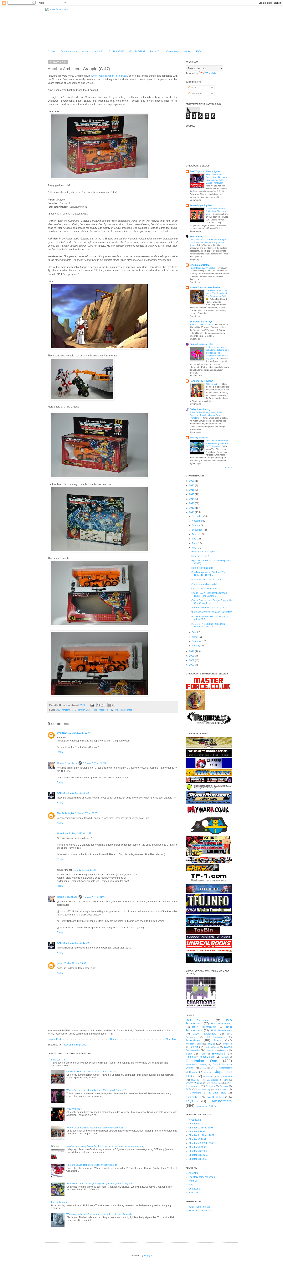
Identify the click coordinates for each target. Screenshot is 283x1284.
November (197, 520)
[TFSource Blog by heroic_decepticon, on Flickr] (209, 892)
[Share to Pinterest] (113, 705)
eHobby (202, 1054)
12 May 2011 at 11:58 (84, 870)
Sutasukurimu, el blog (201, 344)
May (194, 547)
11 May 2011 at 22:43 (79, 732)
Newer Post (55, 1039)
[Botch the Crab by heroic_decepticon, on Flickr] (209, 756)
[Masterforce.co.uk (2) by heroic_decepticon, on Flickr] (208, 688)
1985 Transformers (64, 710)
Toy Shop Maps (69, 51)
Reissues (210, 1086)
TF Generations (193, 1093)
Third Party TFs (193, 1097)
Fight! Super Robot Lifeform (200, 1056)
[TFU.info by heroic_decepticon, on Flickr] (209, 913)
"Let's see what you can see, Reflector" (211, 612)
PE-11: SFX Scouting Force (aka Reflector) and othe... (208, 625)
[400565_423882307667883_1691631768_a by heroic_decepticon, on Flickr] (201, 1006)
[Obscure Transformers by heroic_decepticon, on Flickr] (209, 855)
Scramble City (204, 1090)
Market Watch (224, 1076)
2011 (192, 512)
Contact (52, 51)
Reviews (224, 1086)
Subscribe (193, 1192)
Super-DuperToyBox (201, 205)
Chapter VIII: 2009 (197, 1159)
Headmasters (225, 1068)
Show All (228, 468)
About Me (193, 1173)
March (195, 636)
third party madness (61, 1202)
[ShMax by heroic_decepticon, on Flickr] (202, 870)
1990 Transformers (204, 1033)
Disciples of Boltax (200, 265)
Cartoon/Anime (212, 1047)
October (196, 525)
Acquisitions (193, 1040)
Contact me (194, 1188)
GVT (213, 1068)
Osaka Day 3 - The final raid (205, 588)
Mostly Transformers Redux (205, 287)
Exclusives (218, 1053)
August (196, 534)
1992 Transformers (216, 1037)
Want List (193, 1181)
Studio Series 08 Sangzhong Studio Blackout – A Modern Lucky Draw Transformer (206, 415)
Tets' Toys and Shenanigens (205, 171)
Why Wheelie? (74, 1109)
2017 (192, 485)
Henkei (187, 51)
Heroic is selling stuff (202, 568)
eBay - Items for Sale (199, 1206)
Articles (211, 1043)
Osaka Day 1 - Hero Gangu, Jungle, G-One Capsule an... (211, 601)
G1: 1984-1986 (116, 51)
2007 (192, 665)
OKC (199, 1083)
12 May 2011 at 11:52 (80, 833)
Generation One (82, 710)
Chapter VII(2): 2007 (199, 1155)
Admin (218, 1040)
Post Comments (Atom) (74, 1044)
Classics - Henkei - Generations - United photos (91, 1071)
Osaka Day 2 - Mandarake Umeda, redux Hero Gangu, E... (209, 594)
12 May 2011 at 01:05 (86, 813)
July (194, 538)
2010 (192, 651)
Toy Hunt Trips (215, 1096)
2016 (192, 490)
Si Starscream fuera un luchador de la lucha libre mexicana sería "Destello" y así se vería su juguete (217, 353)
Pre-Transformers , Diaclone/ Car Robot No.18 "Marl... (208, 573)
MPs (226, 1080)
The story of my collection (201, 1177)
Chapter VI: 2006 (197, 1147)
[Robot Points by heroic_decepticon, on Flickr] (209, 834)
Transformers (125, 710)
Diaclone (224, 1050)
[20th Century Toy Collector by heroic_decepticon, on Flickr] (209, 747)
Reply (60, 752)
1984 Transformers (198, 1020)
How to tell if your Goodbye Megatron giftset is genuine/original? (99, 1183)
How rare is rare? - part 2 (204, 551)
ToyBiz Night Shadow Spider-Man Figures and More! (217, 211)
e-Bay (189, 1053)
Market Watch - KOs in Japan (206, 579)
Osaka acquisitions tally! (204, 584)
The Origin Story (216, 1092)
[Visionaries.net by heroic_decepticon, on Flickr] (209, 962)
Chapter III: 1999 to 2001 (201, 1135)
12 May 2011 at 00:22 (77, 793)
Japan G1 (98, 51)
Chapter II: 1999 (196, 1131)
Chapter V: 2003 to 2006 (201, 1143)
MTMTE (189, 1083)
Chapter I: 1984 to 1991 (200, 1127)
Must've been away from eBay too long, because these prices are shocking (105, 1146)
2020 (192, 481)
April (194, 632)
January (196, 645)
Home (113, 1039)
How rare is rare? (200, 556)
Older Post (171, 1039)
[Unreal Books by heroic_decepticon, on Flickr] (209, 951)
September (198, 530)
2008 (192, 660)
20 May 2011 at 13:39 (75, 963)
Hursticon (62, 833)
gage (59, 963)
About (85, 51)
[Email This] (98, 705)
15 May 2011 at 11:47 (94, 897)
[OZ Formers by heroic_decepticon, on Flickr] (209, 862)
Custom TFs (211, 1050)
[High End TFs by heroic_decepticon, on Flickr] (209, 789)
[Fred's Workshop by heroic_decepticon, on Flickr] (209, 782)
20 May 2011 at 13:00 (77, 943)
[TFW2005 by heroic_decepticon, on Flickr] (209, 925)
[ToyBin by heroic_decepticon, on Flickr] (203, 933)
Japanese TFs (105, 710)
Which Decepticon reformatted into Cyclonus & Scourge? (96, 1090)
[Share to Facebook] (109, 705)
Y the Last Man (58, 1059)
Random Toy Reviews (201, 381)
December (197, 516)
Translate (211, 73)
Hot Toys (207, 1072)
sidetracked (220, 1089)
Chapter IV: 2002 (197, 1139)
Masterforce (196, 1080)
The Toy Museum (199, 437)
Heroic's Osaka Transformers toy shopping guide (91, 1165)
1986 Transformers (221, 1023)
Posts (193, 87)
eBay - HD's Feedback (200, 1210)
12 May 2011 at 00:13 (94, 763)
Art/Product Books (194, 1044)
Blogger (148, 1255)
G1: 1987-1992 (137, 51)
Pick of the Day (214, 1083)
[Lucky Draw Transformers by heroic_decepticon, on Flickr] (209, 803)
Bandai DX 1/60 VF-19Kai (202, 324)
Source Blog (196, 236)
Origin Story (172, 51)
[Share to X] (106, 705)
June (195, 543)
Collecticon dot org (200, 409)
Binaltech (227, 1044)
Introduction (194, 1119)
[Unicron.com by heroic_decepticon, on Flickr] (209, 938)
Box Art (194, 1047)
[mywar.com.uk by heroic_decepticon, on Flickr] (209, 814)
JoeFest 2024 (212, 384)
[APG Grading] (195, 708)
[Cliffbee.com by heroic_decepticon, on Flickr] (209, 767)
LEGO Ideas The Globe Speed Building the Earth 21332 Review (217, 443)
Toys (115, 710)
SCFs (188, 1089)
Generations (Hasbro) (196, 1064)
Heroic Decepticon (67, 763)
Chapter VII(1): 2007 (199, 1151)
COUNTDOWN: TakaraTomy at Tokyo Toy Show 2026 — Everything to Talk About (208, 242)
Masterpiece (212, 1080)
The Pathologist (65, 813)
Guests (203, 1068)
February (197, 641)
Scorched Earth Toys (201, 321)
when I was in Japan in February (109, 75)
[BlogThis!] (102, 705)
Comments (196, 93)
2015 (192, 494)
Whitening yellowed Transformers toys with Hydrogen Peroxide (99, 1214)
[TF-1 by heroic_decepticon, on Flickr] (209, 882)
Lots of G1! (155, 51)
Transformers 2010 (204, 1106)
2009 (192, 655)
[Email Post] (92, 705)
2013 (192, 503)
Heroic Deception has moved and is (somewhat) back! (94, 1127)
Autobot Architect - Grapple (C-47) (209, 607)
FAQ (198, 51)
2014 (192, 499)
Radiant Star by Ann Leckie (202, 268)
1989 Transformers (221, 1030)
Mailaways (208, 1076)
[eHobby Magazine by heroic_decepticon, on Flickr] (209, 775)
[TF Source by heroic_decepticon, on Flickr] (209, 725)
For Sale (225, 1057)
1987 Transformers (204, 1026)
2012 (192, 508)
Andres (61, 793)
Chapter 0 (193, 1123)
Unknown (62, 732)
